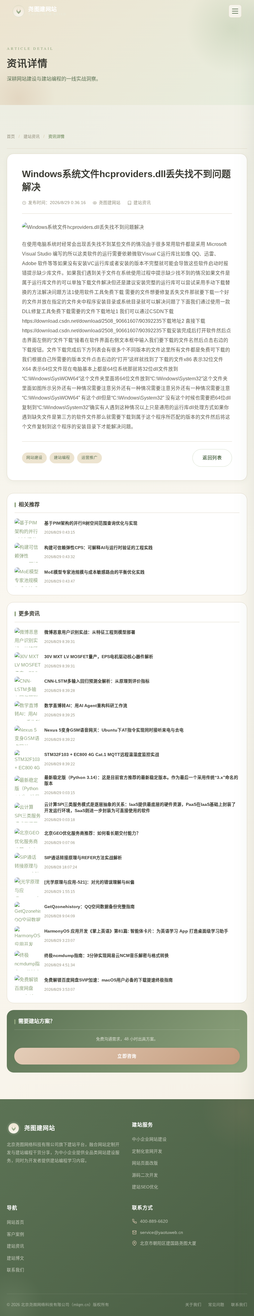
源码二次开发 (145, 1175)
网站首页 (15, 1222)
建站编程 (62, 458)
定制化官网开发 (147, 1151)
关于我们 (193, 1305)
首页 (11, 136)
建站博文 (15, 1258)
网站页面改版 (145, 1163)
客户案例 (15, 1234)
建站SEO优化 (145, 1187)
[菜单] (235, 11)
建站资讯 (32, 136)
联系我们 (15, 1270)
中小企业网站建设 (149, 1139)
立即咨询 (127, 1056)
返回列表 (212, 457)
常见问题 (216, 1305)
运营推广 (89, 458)
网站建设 (34, 458)
